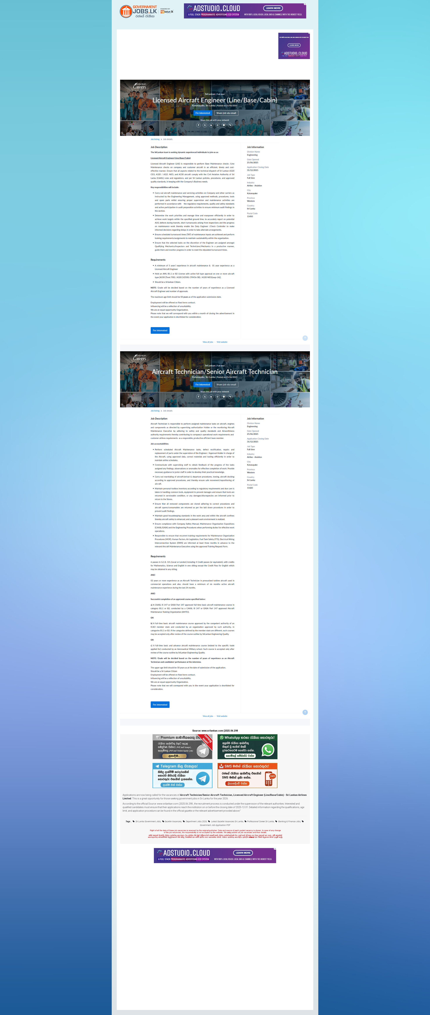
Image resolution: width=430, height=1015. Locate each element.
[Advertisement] (199, 56)
